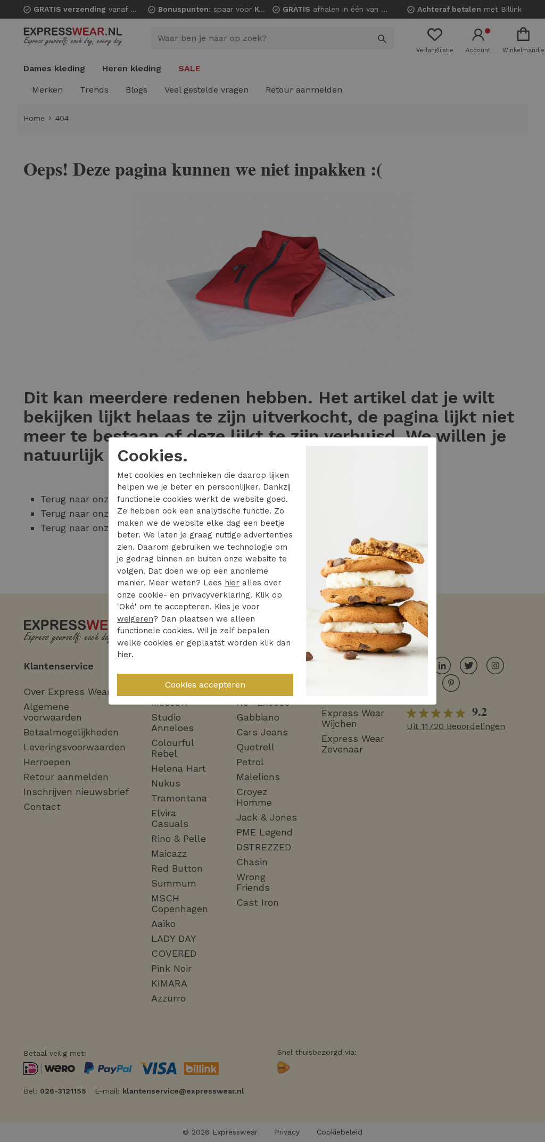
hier (232, 582)
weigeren (135, 619)
